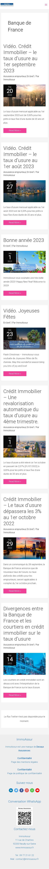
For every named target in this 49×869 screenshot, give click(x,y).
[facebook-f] (21, 790)
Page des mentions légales (24, 762)
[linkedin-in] (11, 790)
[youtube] (37, 790)
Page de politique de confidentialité (24, 773)
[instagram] (27, 790)
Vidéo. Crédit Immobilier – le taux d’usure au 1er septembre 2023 (20, 58)
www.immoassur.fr (24, 847)
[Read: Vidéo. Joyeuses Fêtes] (24, 338)
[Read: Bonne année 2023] (24, 261)
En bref (30, 76)
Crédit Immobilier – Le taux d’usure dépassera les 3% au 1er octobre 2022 (22, 511)
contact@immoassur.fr (27, 859)
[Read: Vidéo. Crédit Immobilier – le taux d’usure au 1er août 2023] (24, 191)
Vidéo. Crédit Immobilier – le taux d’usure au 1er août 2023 (20, 157)
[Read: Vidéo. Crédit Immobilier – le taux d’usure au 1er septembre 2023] (24, 95)
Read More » (15, 130)
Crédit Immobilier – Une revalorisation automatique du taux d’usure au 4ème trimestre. (22, 406)
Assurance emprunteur (14, 76)
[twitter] (16, 790)
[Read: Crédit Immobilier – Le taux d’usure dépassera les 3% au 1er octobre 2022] (24, 548)
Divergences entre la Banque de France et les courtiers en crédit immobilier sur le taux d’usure (23, 624)
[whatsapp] (32, 790)
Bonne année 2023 (23, 240)
